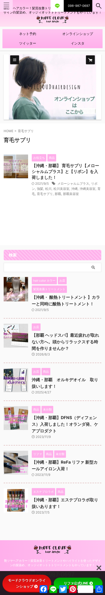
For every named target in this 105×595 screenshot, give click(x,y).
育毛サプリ (45, 194)
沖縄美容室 (87, 189)
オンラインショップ (77, 34)
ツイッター (27, 43)
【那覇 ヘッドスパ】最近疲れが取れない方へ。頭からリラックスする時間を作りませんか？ (65, 342)
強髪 (40, 189)
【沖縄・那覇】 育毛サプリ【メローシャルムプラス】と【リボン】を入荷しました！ (65, 171)
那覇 (58, 194)
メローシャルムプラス (73, 183)
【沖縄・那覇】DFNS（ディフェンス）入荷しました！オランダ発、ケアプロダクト (65, 424)
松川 (48, 189)
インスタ (77, 43)
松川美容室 (61, 189)
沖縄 (74, 189)
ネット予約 (27, 34)
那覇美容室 (71, 194)
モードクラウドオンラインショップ (27, 583)
